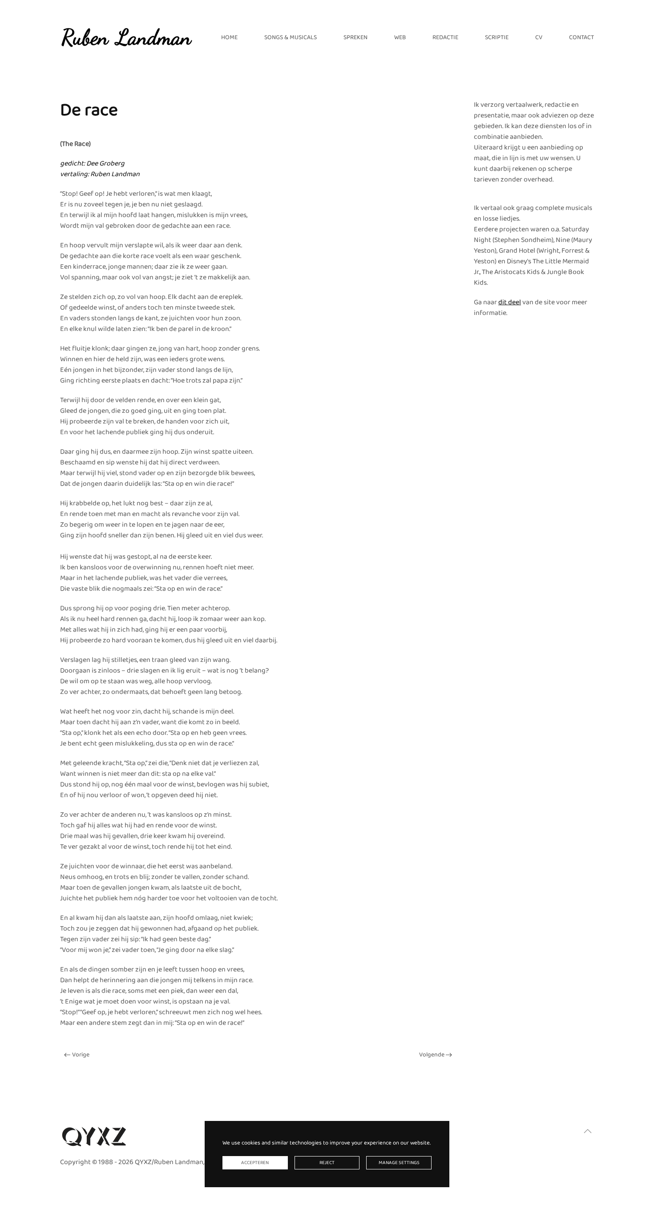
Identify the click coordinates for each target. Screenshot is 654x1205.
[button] (587, 1131)
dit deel (509, 302)
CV (538, 37)
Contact (581, 37)
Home (229, 37)
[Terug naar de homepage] (127, 37)
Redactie (445, 37)
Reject (327, 1163)
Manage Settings (399, 1163)
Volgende (431, 1055)
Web (400, 37)
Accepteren (255, 1163)
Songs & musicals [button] (290, 37)
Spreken (355, 37)
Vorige (80, 1055)
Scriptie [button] (497, 37)
